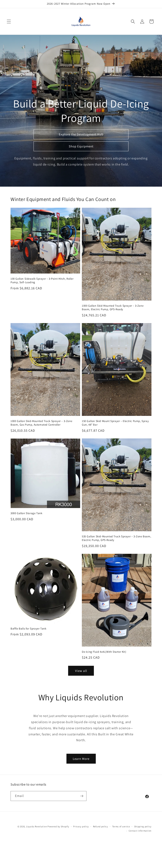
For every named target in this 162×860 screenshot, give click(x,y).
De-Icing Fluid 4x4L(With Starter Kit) (104, 652)
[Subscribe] (81, 796)
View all (81, 671)
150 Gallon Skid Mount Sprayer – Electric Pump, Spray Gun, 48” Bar (115, 422)
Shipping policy (143, 826)
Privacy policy (81, 826)
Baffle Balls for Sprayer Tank (28, 628)
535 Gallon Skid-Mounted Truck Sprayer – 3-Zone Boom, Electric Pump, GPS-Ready (116, 538)
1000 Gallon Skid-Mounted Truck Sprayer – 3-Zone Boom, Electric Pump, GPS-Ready (112, 307)
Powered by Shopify (58, 826)
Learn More (81, 759)
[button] (9, 21)
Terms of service (121, 826)
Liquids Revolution (36, 826)
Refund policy (100, 826)
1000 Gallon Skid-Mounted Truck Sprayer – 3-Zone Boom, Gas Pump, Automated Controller (41, 422)
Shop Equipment (81, 146)
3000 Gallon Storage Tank (26, 513)
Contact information (140, 830)
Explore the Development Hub (81, 134)
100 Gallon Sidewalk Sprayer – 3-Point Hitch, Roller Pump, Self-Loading (42, 280)
